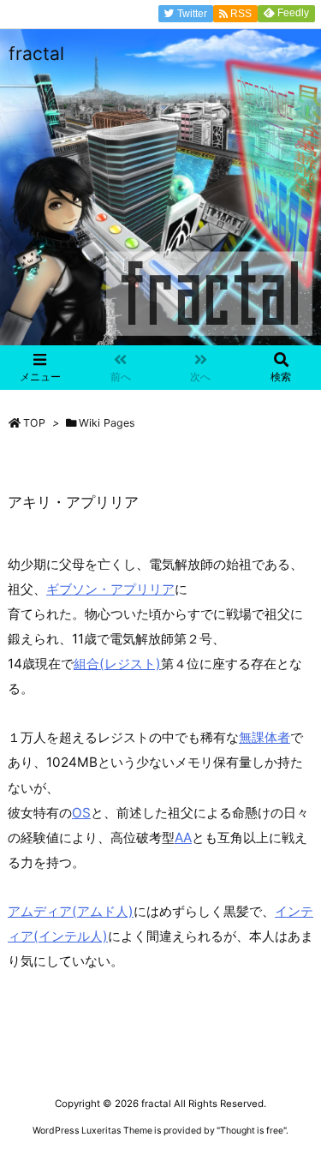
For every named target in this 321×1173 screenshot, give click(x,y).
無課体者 (264, 737)
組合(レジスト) (117, 663)
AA (183, 837)
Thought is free (251, 1130)
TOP (34, 422)
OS (81, 813)
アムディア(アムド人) (71, 911)
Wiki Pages (107, 422)
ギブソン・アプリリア (110, 589)
